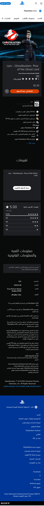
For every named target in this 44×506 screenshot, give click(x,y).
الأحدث (39, 18)
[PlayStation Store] (33, 11)
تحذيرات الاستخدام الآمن (31, 356)
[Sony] (5, 505)
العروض (16, 18)
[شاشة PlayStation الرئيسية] (22, 3)
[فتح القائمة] (41, 3)
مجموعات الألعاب (28, 18)
